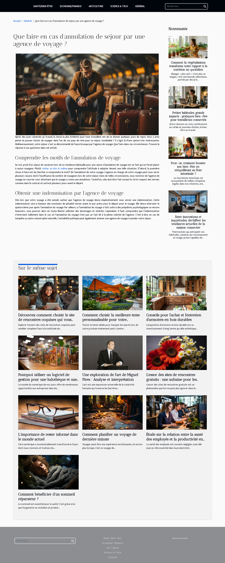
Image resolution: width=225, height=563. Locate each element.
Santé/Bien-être (42, 6)
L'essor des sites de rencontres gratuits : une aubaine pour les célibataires (171, 379)
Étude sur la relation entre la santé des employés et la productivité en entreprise (174, 439)
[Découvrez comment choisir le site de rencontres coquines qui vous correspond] (48, 293)
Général (140, 6)
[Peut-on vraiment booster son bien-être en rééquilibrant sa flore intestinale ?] (188, 148)
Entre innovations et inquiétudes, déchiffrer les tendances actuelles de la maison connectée (188, 222)
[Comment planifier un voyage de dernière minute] (112, 412)
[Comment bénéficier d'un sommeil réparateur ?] (48, 472)
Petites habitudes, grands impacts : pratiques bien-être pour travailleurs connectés (188, 116)
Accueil (16, 21)
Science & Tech (119, 6)
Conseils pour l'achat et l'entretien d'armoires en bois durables (173, 317)
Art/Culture (96, 6)
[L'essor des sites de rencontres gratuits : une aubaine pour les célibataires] (176, 353)
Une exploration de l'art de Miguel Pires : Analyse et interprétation (110, 376)
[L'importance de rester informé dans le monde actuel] (48, 412)
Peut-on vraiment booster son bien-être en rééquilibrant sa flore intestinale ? (188, 168)
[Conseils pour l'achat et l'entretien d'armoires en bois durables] (176, 293)
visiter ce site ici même (55, 169)
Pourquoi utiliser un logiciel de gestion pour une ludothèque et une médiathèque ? (47, 379)
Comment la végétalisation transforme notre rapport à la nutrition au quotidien (188, 66)
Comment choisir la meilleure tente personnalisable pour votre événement (111, 320)
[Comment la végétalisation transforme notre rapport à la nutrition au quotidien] (188, 47)
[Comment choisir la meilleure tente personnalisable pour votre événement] (112, 293)
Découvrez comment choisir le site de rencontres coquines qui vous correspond (46, 320)
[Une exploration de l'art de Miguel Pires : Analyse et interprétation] (112, 353)
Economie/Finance (70, 6)
